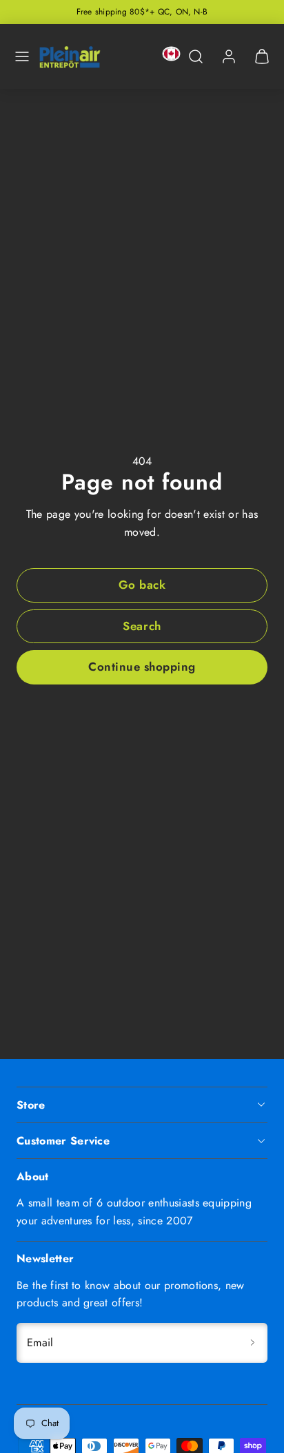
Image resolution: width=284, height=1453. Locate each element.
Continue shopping (142, 666)
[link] (228, 56)
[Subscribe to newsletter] (252, 1343)
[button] (22, 56)
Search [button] (142, 626)
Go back (142, 584)
